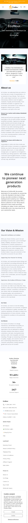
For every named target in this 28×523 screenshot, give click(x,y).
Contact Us (6, 481)
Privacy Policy (7, 508)
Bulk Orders (6, 465)
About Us (5, 474)
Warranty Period (7, 445)
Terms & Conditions (8, 455)
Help (4, 435)
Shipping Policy (7, 452)
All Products (6, 425)
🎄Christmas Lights (8, 429)
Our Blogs (5, 478)
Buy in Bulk (6, 485)
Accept (13, 512)
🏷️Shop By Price (7, 432)
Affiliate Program (7, 462)
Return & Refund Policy (9, 448)
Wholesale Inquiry (7, 488)
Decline (13, 515)
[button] (3, 7)
